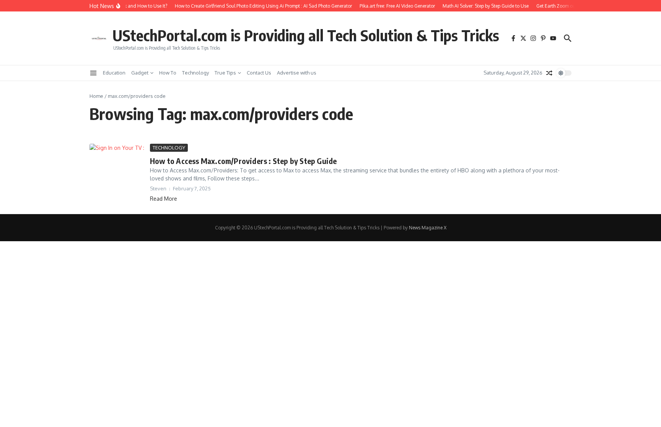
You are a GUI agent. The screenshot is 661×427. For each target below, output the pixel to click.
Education (114, 73)
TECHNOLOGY (169, 147)
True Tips (225, 73)
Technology (195, 73)
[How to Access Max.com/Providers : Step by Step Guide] (117, 159)
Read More (163, 198)
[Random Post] (549, 73)
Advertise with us (296, 73)
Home (96, 96)
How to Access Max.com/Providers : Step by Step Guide (243, 161)
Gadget (139, 73)
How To (167, 73)
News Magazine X (427, 228)
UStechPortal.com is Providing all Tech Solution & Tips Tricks (305, 35)
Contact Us (259, 73)
